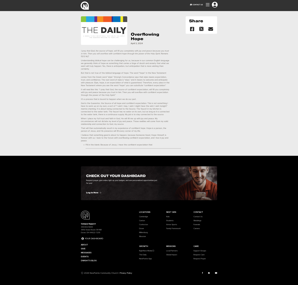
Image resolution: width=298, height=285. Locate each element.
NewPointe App (145, 259)
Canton (142, 220)
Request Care (199, 255)
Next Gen (171, 212)
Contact (198, 212)
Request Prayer (199, 259)
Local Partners (172, 251)
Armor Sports (171, 224)
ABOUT (84, 244)
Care (196, 246)
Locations (144, 212)
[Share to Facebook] (192, 29)
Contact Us (198, 217)
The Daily (143, 255)
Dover (141, 228)
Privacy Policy (126, 273)
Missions (171, 246)
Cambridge (143, 217)
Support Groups (199, 251)
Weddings (197, 220)
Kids (168, 217)
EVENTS (85, 256)
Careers (196, 228)
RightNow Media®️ (146, 251)
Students (170, 220)
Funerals (196, 224)
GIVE (83, 248)
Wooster (142, 236)
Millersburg (143, 232)
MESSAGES (86, 252)
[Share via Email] (211, 29)
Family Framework (173, 228)
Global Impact (171, 255)
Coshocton (143, 224)
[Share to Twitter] (201, 29)
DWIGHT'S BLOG (89, 260)
